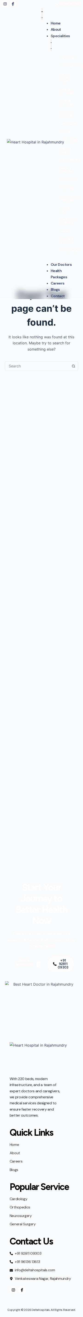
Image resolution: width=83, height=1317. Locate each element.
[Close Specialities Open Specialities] (51, 45)
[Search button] (73, 366)
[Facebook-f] (13, 4)
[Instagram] (5, 4)
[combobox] (37, 366)
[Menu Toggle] (42, 14)
